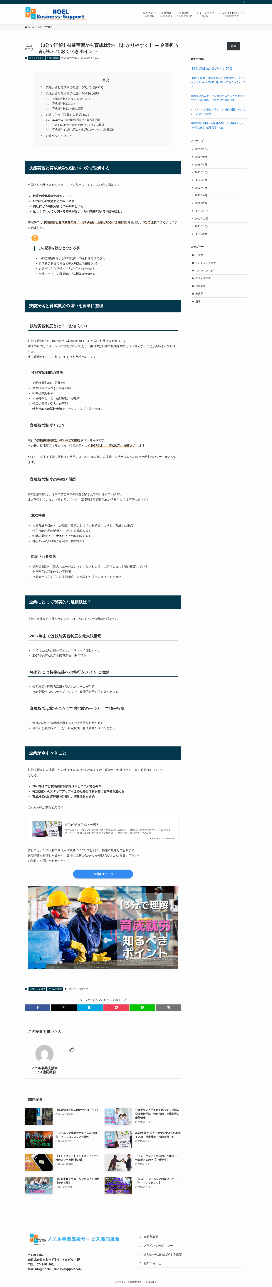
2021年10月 (202, 226)
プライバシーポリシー (158, 1245)
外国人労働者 (53, 58)
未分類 (199, 293)
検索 (233, 46)
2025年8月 (201, 164)
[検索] (244, 2)
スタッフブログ (36, 58)
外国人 (72, 989)
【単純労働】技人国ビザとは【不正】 (213, 68)
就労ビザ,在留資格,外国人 (82, 824)
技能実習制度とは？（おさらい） (71, 98)
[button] (37, 1007)
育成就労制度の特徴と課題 (67, 108)
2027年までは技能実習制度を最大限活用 (76, 119)
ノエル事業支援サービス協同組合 (44, 1070)
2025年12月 (202, 149)
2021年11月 (201, 218)
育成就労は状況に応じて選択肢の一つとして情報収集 (83, 129)
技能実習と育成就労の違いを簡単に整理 (72, 93)
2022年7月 (201, 187)
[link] (71, 1049)
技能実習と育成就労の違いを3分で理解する (75, 87)
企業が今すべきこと (59, 135)
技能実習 (83, 989)
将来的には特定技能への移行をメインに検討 (78, 124)
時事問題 (200, 285)
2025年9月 (201, 156)
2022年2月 (201, 203)
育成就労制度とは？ (64, 103)
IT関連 (199, 254)
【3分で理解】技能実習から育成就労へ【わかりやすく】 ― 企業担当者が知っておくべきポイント (219, 82)
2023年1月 (201, 179)
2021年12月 (202, 210)
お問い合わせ (152, 1263)
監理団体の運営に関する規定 (162, 1254)
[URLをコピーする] (168, 1007)
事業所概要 (150, 1236)
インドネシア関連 (205, 262)
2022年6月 (201, 195)
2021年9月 (201, 233)
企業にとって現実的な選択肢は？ (68, 114)
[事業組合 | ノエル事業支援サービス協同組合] (56, 14)
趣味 (198, 301)
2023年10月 (202, 172)
